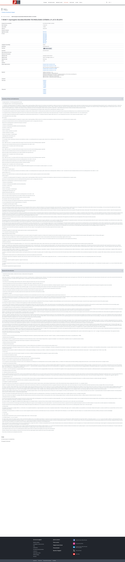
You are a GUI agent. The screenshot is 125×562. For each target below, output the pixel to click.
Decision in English (48, 48)
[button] (62, 99)
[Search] (107, 2)
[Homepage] (1, 16)
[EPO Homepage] (16, 2)
